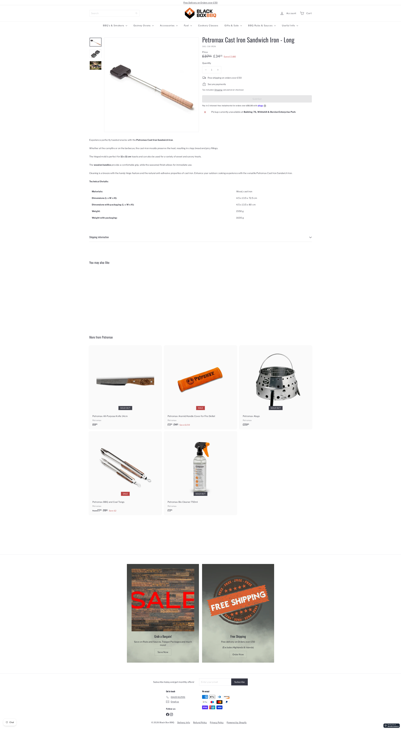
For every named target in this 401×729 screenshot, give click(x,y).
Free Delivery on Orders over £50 (200, 2)
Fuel (187, 25)
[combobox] (114, 13)
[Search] (136, 13)
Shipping (218, 90)
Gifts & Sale (232, 25)
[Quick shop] (122, 273)
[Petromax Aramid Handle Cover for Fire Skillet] (200, 387)
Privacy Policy (217, 722)
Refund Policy (200, 722)
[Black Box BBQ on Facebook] (167, 714)
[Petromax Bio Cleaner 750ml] (200, 473)
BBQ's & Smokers (114, 25)
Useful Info (289, 25)
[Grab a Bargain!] (163, 600)
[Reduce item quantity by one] (205, 69)
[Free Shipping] (238, 600)
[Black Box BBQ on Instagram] (171, 714)
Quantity (206, 63)
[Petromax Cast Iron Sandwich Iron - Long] (106, 297)
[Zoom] (151, 85)
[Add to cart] (235, 354)
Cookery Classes (208, 25)
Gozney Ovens (142, 25)
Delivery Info (183, 722)
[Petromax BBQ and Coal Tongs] (125, 473)
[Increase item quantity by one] (217, 69)
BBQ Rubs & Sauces (260, 25)
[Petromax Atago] (276, 387)
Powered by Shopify (237, 722)
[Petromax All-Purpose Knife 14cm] (125, 387)
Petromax (107, 337)
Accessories (167, 25)
